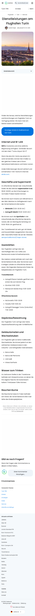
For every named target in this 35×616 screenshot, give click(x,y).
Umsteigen (4, 497)
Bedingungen (7, 603)
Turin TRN (4, 9)
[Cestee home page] (9, 3)
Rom (2, 574)
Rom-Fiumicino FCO (7, 532)
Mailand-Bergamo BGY (8, 536)
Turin (18, 14)
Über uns (3, 592)
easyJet (3, 539)
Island (3, 568)
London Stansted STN (7, 529)
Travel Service (5, 552)
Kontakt (3, 595)
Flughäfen (11, 14)
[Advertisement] (17, 93)
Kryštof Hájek (12, 28)
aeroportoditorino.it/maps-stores (13, 237)
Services (24, 14)
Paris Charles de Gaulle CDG (9, 555)
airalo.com (5, 174)
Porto (2, 584)
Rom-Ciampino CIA (7, 545)
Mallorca (4, 581)
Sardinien (4, 542)
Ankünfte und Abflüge (7, 507)
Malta (3, 561)
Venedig (3, 565)
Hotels (3, 501)
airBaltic (3, 520)
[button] (2, 3)
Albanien (4, 571)
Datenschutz (15, 603)
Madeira (3, 558)
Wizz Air (3, 548)
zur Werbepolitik (18, 411)
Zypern (3, 577)
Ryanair (3, 526)
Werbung (23, 603)
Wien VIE (3, 523)
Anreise (18, 9)
